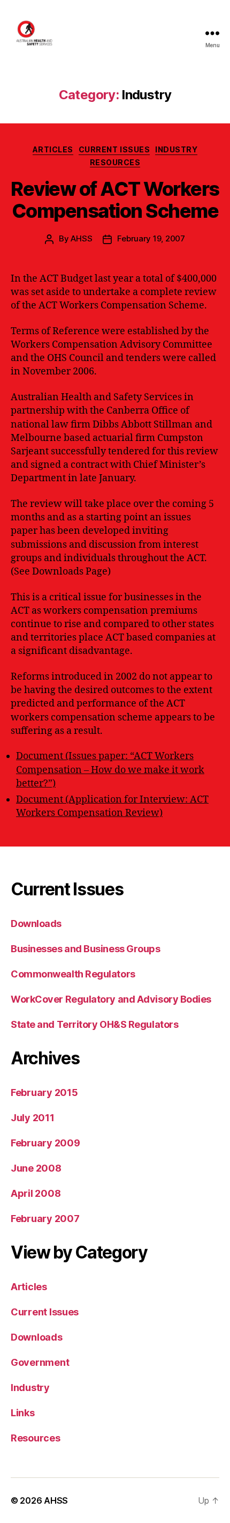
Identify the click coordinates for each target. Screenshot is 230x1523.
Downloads (36, 923)
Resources (115, 162)
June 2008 (36, 1168)
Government (40, 1362)
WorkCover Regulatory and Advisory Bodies (111, 999)
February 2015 (44, 1092)
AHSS (81, 238)
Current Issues (114, 149)
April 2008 (35, 1193)
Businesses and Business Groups (85, 948)
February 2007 (45, 1218)
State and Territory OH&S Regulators (94, 1024)
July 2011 (33, 1117)
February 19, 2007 (151, 238)
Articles (53, 149)
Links (23, 1412)
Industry (176, 149)
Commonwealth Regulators (73, 974)
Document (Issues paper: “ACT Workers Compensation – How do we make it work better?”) (110, 769)
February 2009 (45, 1143)
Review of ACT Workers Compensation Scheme (115, 200)
